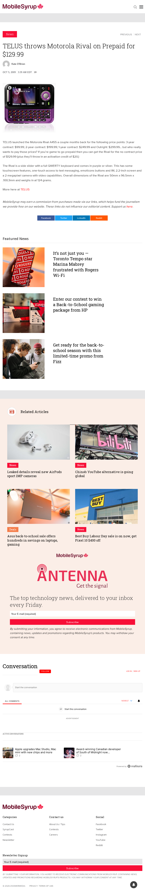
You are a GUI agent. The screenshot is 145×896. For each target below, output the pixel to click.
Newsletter (8, 839)
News (10, 34)
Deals (12, 529)
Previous (126, 34)
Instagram (101, 834)
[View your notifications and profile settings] (138, 700)
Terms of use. (46, 885)
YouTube (100, 839)
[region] (72, 716)
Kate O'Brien (18, 64)
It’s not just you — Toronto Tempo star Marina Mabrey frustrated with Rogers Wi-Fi (75, 264)
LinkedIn (81, 218)
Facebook (46, 218)
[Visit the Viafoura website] (134, 766)
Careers (53, 834)
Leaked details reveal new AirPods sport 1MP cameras (34, 474)
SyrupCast (8, 829)
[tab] (12, 701)
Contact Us (8, 824)
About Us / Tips (57, 824)
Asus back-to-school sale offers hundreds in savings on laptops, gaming (32, 540)
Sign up (137, 671)
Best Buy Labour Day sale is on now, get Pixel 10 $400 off (106, 538)
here (129, 206)
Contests (7, 834)
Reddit (99, 218)
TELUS (25, 189)
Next (138, 34)
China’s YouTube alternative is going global (104, 474)
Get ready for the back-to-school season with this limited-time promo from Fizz (78, 353)
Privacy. (33, 885)
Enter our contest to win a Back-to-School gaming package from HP (78, 304)
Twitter (63, 218)
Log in (129, 671)
